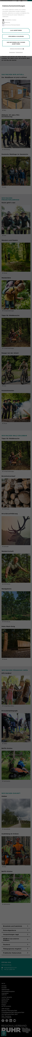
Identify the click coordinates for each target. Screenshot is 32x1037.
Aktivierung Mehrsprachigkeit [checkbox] (12, 25)
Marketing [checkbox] (7, 22)
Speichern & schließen (16, 36)
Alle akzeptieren (16, 30)
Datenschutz (19, 52)
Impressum (12, 52)
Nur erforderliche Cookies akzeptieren (16, 43)
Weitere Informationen (16, 48)
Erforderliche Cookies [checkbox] (10, 20)
